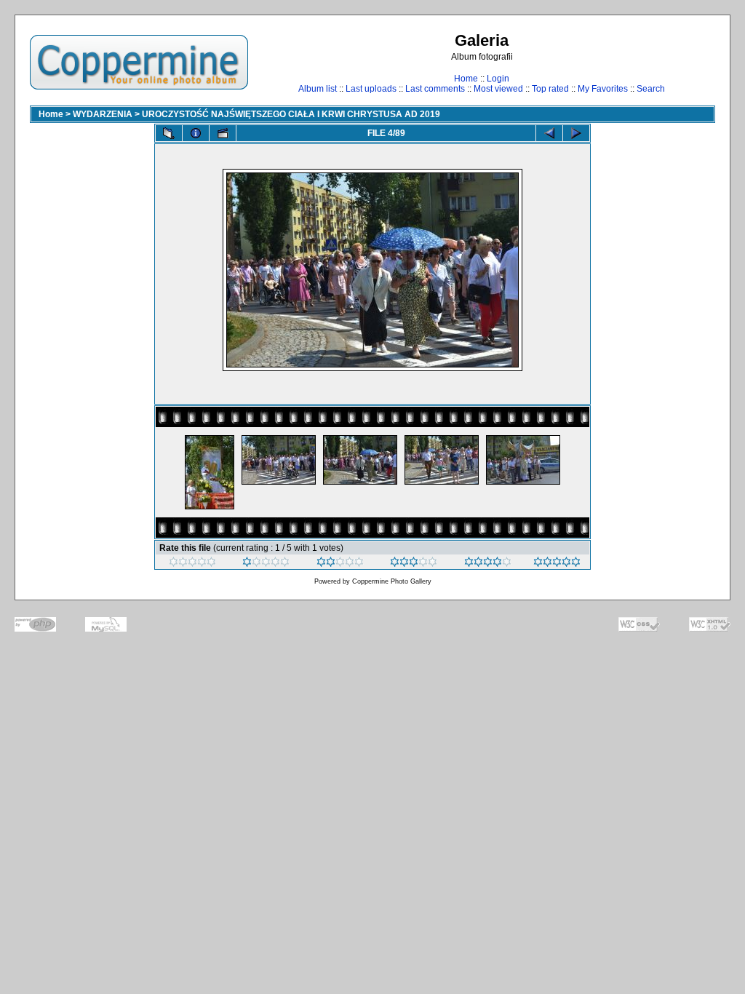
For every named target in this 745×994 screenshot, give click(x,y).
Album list (317, 89)
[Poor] (266, 564)
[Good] (413, 564)
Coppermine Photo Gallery (391, 581)
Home (466, 78)
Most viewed (498, 89)
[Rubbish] (192, 564)
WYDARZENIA (102, 114)
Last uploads (371, 89)
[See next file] (576, 133)
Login (498, 78)
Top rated (550, 89)
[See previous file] (549, 133)
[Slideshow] (223, 133)
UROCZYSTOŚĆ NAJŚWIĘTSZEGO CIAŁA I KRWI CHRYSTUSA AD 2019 (291, 114)
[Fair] (340, 564)
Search (651, 89)
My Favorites (603, 89)
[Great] (557, 564)
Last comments (435, 89)
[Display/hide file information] (196, 133)
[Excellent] (487, 564)
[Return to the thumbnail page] (169, 133)
